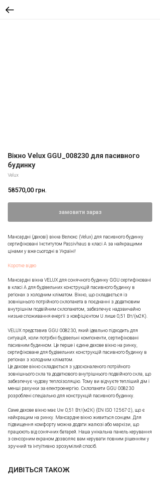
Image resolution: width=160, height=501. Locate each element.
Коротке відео (22, 265)
